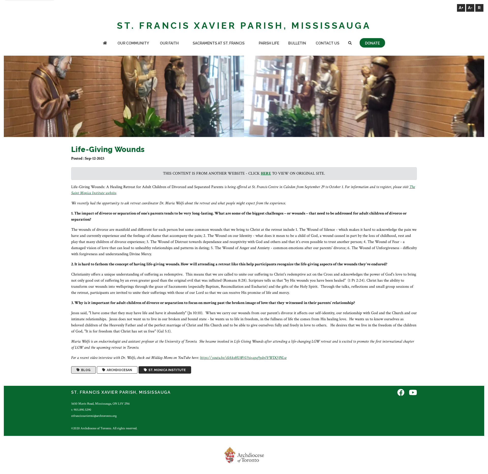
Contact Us (327, 43)
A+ (461, 7)
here (266, 173)
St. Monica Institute (166, 370)
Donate (372, 43)
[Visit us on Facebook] (400, 393)
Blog (85, 370)
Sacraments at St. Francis (219, 43)
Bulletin (297, 43)
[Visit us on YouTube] (413, 393)
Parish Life (269, 43)
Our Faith (169, 43)
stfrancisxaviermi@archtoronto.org (94, 416)
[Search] (350, 44)
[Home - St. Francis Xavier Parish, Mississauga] (105, 44)
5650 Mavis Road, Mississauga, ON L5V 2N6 (100, 404)
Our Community (133, 43)
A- (470, 7)
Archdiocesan (118, 370)
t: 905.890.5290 (81, 410)
